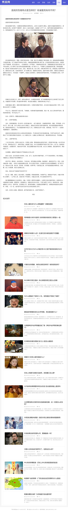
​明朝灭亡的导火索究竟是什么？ (34, 357)
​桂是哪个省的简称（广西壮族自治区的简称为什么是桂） (43, 478)
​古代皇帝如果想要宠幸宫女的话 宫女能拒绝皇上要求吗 (42, 386)
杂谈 (64, 2)
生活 (48, 2)
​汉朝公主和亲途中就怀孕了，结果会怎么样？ (39, 449)
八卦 (38, 2)
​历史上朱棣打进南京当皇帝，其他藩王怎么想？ (40, 373)
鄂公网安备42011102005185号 (19, 509)
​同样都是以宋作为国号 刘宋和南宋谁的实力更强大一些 (42, 217)
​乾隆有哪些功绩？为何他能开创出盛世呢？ (38, 494)
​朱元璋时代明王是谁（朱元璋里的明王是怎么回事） (41, 280)
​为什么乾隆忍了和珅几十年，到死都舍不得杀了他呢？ (42, 296)
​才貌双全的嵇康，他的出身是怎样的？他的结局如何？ (42, 264)
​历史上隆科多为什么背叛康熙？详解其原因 (38, 204)
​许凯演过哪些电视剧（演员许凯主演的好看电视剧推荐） (43, 418)
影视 (43, 2)
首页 (33, 2)
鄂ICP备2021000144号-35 (33, 509)
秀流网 (36, 13)
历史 (59, 2)
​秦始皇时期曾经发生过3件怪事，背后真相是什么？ (41, 312)
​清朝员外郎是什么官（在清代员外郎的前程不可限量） (42, 233)
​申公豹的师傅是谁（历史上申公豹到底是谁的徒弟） (41, 463)
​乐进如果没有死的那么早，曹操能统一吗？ (38, 433)
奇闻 (54, 2)
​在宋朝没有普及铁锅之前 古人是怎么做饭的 (38, 341)
